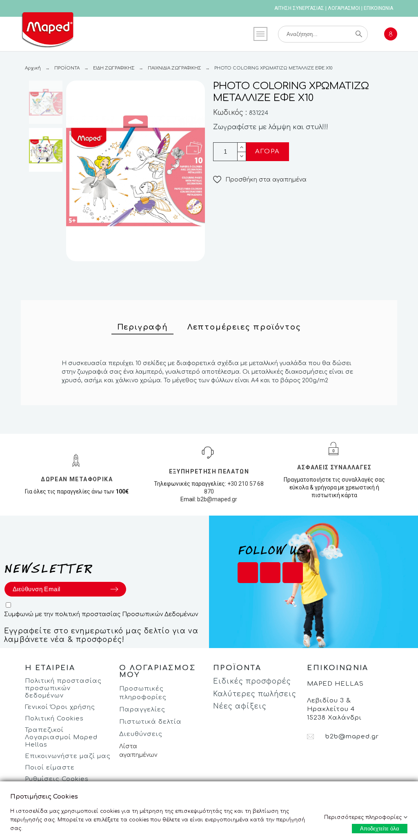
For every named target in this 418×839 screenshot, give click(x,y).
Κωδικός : (231, 113)
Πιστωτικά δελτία (150, 721)
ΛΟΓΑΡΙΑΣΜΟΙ (344, 8)
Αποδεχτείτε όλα (379, 829)
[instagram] (292, 572)
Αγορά (267, 151)
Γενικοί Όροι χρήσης (60, 707)
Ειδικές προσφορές (252, 681)
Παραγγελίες (142, 709)
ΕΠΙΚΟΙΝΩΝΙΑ (378, 8)
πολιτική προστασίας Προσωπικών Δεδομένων (126, 614)
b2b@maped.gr (217, 499)
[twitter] (270, 572)
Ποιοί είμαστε (50, 767)
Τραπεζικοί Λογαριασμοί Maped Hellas (61, 737)
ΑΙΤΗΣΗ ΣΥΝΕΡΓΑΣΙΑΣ (299, 8)
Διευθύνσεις (140, 734)
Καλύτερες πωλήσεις (254, 694)
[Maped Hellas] (47, 31)
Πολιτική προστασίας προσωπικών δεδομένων (63, 688)
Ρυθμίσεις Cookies (57, 779)
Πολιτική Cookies (54, 718)
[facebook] (248, 572)
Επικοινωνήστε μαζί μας (68, 756)
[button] (260, 179)
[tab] (142, 327)
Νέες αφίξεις (240, 706)
